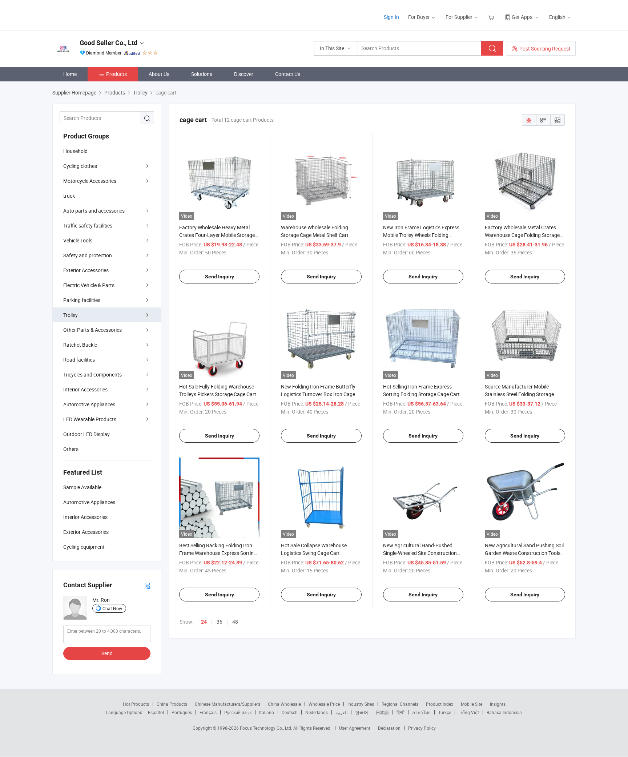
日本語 (382, 712)
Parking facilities (81, 300)
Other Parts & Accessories (92, 329)
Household (75, 151)
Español (156, 712)
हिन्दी (400, 712)
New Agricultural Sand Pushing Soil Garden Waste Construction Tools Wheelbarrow (524, 553)
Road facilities (79, 359)
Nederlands (316, 712)
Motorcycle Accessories (89, 180)
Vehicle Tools (77, 240)
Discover (243, 74)
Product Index (439, 704)
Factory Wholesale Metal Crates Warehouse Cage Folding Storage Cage (522, 235)
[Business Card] (147, 585)
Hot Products (136, 704)
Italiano (266, 712)
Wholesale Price (324, 704)
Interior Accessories (85, 389)
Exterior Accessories (86, 270)
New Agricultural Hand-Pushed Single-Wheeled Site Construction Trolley (420, 553)
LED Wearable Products (89, 419)
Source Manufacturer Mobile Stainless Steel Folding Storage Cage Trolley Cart (519, 394)
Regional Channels (400, 704)
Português (182, 712)
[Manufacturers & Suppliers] (99, 14)
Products (116, 74)
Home (70, 74)
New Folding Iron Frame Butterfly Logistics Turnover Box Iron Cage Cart (318, 394)
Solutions (201, 74)
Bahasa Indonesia (504, 712)
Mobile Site (471, 704)
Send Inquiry (219, 276)
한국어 (361, 712)
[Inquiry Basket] (492, 16)
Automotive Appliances (89, 404)
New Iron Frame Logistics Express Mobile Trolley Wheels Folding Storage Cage (421, 235)
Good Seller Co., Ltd (108, 43)
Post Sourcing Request (545, 48)
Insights (498, 704)
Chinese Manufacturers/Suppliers (227, 704)
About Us (159, 74)
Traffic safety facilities (87, 225)
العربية (341, 712)
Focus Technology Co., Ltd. (266, 728)
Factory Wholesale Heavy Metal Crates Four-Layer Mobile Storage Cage (217, 235)
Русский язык (237, 712)
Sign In (391, 16)
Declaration (389, 728)
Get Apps (522, 16)
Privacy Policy (422, 728)
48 (235, 621)
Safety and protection (87, 255)
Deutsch (290, 712)
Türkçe (444, 712)
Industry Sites (360, 704)
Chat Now (112, 608)
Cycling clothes (80, 165)
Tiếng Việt (469, 712)
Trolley (70, 314)
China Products (172, 704)
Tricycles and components (92, 374)
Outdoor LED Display (86, 434)
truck (69, 195)
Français (208, 712)
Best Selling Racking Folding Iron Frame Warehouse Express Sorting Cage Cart (218, 553)
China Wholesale (284, 704)
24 (204, 622)
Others (70, 449)
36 (219, 621)
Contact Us (287, 74)
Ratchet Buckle (80, 344)
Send (107, 653)
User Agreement (354, 728)
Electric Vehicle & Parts (88, 285)
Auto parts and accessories (94, 210)
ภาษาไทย (421, 712)
